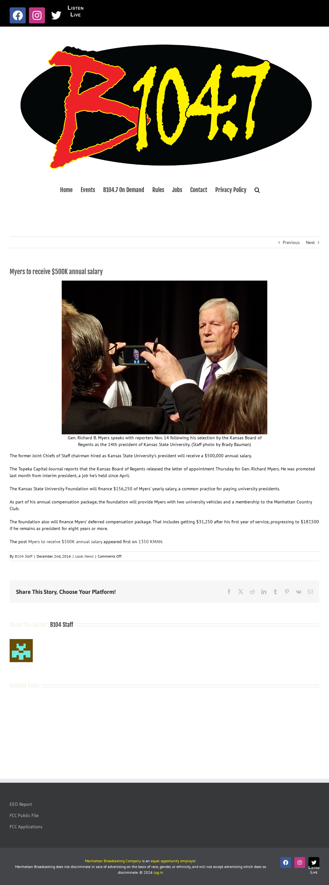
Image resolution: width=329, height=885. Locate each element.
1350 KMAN (150, 541)
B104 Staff (23, 556)
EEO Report (21, 804)
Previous (291, 242)
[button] (257, 189)
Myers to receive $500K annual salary (65, 541)
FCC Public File (24, 815)
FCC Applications (26, 827)
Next (310, 242)
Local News (84, 556)
